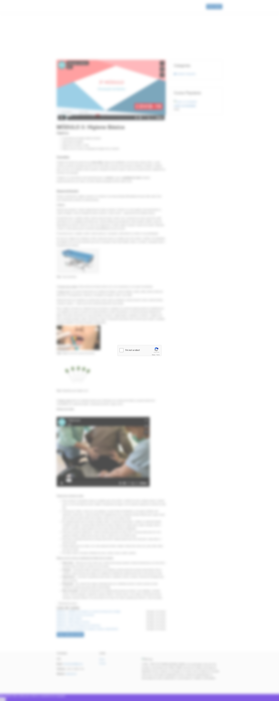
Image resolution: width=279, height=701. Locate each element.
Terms (158, 355)
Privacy (153, 355)
